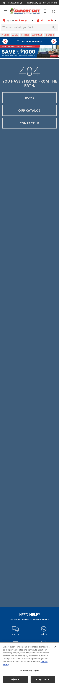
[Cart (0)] (53, 11)
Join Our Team (49, 2)
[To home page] (25, 11)
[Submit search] (53, 27)
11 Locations (12, 2)
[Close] (55, 646)
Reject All (15, 679)
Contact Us (29, 123)
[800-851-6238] (45, 11)
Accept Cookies (43, 679)
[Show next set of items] (54, 41)
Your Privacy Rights (29, 670)
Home (29, 98)
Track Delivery (31, 2)
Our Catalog (29, 110)
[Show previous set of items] (5, 41)
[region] (29, 663)
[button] (5, 11)
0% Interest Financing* (31, 41)
